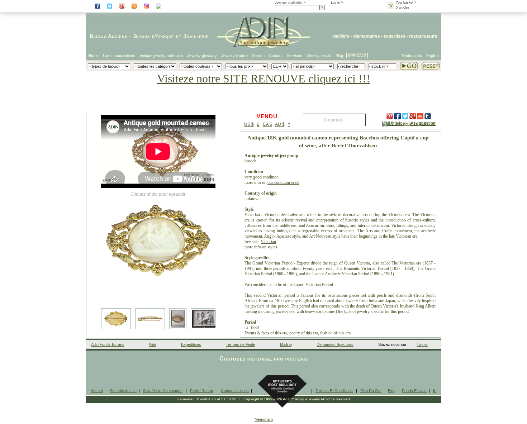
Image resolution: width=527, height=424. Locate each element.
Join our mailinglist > (290, 2)
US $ (249, 124)
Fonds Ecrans (414, 391)
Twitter (422, 344)
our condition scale (283, 182)
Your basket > (406, 2)
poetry (294, 332)
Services (294, 55)
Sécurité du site (123, 391)
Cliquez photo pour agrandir (157, 194)
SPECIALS (357, 55)
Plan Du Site (370, 391)
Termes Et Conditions (334, 391)
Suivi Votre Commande (162, 391)
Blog (339, 55)
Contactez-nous (235, 391)
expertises (394, 36)
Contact (276, 55)
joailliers (341, 36)
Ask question (423, 123)
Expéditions (191, 344)
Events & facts (256, 332)
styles (272, 246)
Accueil (97, 391)
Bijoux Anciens (109, 36)
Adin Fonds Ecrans (107, 344)
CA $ (267, 124)
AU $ (280, 124)
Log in (335, 2)
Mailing (286, 344)
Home (93, 55)
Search (258, 55)
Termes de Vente (240, 344)
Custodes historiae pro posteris (263, 359)
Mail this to (392, 123)
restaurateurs (423, 36)
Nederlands (412, 55)
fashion (326, 332)
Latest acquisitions (119, 55)
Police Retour (201, 391)
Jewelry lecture (234, 55)
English (432, 55)
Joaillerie (196, 36)
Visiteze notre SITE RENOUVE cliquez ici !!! (263, 78)
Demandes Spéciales (335, 344)
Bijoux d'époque (153, 36)
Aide (152, 344)
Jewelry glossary (202, 55)
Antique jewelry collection (161, 55)
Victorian (268, 241)
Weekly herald (319, 55)
